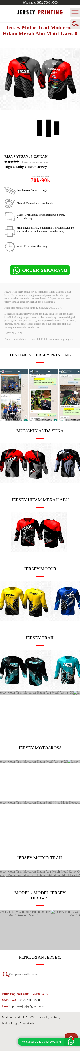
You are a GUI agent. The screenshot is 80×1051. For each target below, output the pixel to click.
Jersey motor (40, 568)
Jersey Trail (40, 637)
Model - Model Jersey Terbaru (40, 895)
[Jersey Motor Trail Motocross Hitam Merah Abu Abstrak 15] (39, 551)
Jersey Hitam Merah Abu (40, 499)
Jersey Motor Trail (40, 857)
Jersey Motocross (40, 747)
